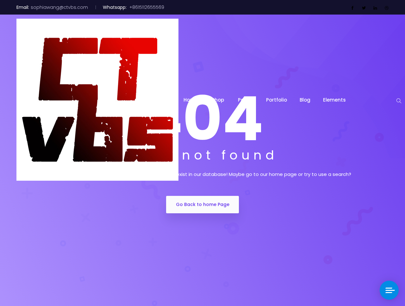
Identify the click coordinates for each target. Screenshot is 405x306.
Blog (305, 100)
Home (191, 100)
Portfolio (276, 100)
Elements (334, 100)
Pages (245, 100)
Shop (218, 100)
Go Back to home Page (202, 204)
